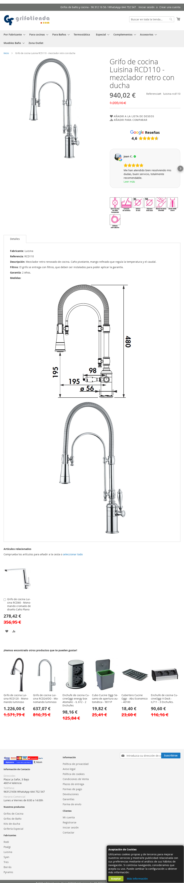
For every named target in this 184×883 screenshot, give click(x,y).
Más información (137, 878)
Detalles (15, 239)
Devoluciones (71, 794)
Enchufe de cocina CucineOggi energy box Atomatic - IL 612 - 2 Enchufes (76, 700)
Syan (6, 857)
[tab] (15, 239)
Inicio (6, 53)
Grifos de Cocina (13, 813)
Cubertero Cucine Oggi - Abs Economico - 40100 (134, 698)
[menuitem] (13, 34)
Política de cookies (74, 774)
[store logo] (27, 20)
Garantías (68, 799)
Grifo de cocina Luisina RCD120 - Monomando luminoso (16, 698)
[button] (109, 168)
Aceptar (116, 878)
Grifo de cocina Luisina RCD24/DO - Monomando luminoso (45, 698)
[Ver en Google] (117, 156)
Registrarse (69, 822)
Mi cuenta (69, 817)
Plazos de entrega (73, 784)
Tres (6, 862)
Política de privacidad (76, 764)
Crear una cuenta (169, 7)
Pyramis (8, 872)
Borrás (8, 867)
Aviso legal (69, 769)
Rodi (6, 842)
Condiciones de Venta (76, 779)
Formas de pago (72, 789)
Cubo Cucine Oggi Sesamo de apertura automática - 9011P (105, 698)
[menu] (92, 38)
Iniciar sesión (147, 7)
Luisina (8, 852)
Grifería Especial (13, 828)
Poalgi (7, 847)
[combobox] (151, 19)
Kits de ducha (12, 823)
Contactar (68, 832)
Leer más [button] (129, 181)
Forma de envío (72, 804)
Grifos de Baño (12, 818)
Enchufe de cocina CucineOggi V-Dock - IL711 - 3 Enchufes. (164, 698)
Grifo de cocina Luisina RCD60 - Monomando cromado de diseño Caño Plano (19, 604)
